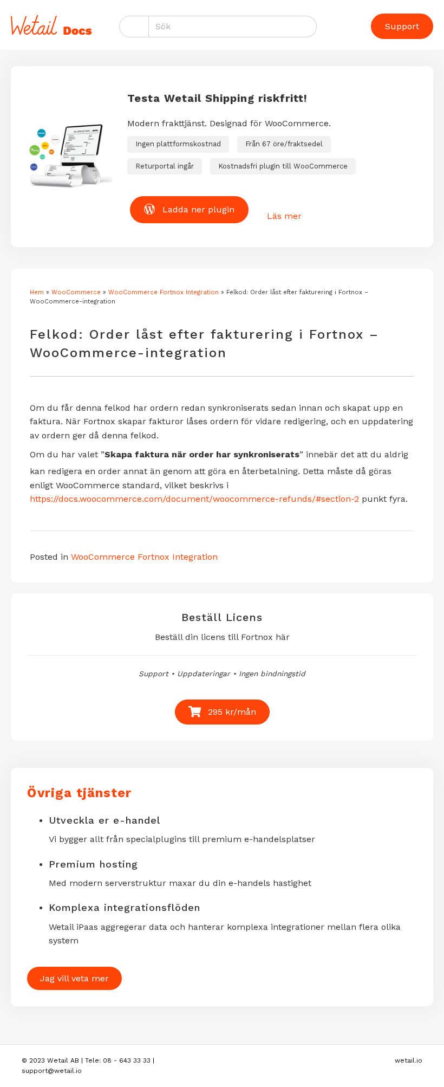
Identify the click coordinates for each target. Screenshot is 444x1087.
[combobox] (233, 26)
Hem (37, 292)
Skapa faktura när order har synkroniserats (202, 454)
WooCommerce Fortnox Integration (163, 292)
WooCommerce (76, 292)
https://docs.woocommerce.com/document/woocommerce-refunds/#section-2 (194, 499)
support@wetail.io (52, 1071)
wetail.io (408, 1060)
